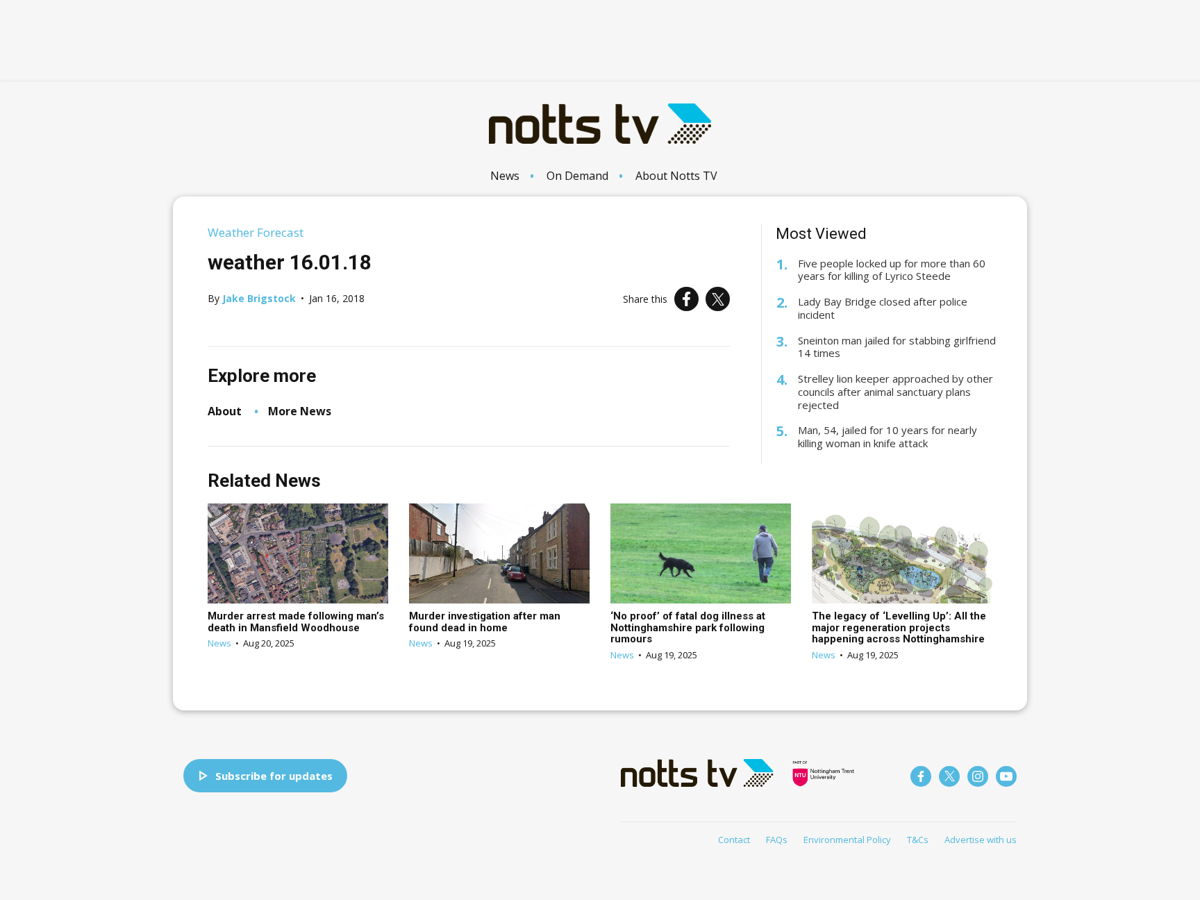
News (504, 175)
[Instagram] (977, 776)
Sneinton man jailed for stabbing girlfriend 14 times (897, 347)
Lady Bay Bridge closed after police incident (882, 308)
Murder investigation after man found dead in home (484, 622)
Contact (734, 839)
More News (299, 411)
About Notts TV (676, 175)
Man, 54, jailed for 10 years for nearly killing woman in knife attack (887, 437)
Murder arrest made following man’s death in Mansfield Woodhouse (296, 622)
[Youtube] (1006, 776)
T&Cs (917, 839)
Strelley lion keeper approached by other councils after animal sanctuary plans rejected (895, 391)
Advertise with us (980, 839)
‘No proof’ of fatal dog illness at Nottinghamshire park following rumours (687, 627)
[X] (718, 299)
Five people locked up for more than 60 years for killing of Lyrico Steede (891, 270)
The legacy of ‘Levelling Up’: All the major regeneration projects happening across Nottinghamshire (899, 627)
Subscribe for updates (274, 776)
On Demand (577, 175)
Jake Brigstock (259, 298)
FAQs (777, 839)
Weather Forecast (255, 232)
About (225, 411)
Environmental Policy (847, 839)
